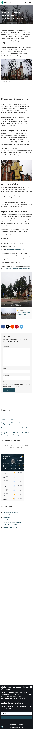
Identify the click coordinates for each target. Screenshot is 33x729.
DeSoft (22, 727)
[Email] (21, 328)
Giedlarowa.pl (16, 727)
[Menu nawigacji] (30, 2)
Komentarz (6, 348)
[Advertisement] (16, 90)
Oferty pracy (6, 518)
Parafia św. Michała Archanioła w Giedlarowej (17, 270)
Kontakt (20, 724)
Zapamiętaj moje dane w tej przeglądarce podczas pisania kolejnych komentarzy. (16, 386)
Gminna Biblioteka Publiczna (11, 526)
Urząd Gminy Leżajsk (9, 521)
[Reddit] (12, 328)
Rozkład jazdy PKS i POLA (10, 513)
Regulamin (13, 724)
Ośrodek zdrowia (8, 516)
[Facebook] (3, 328)
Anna (6, 18)
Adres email (6, 376)
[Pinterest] (17, 328)
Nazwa (5, 369)
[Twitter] (8, 328)
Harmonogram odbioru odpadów (12, 523)
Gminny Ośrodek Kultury (10, 528)
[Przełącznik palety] (26, 2)
